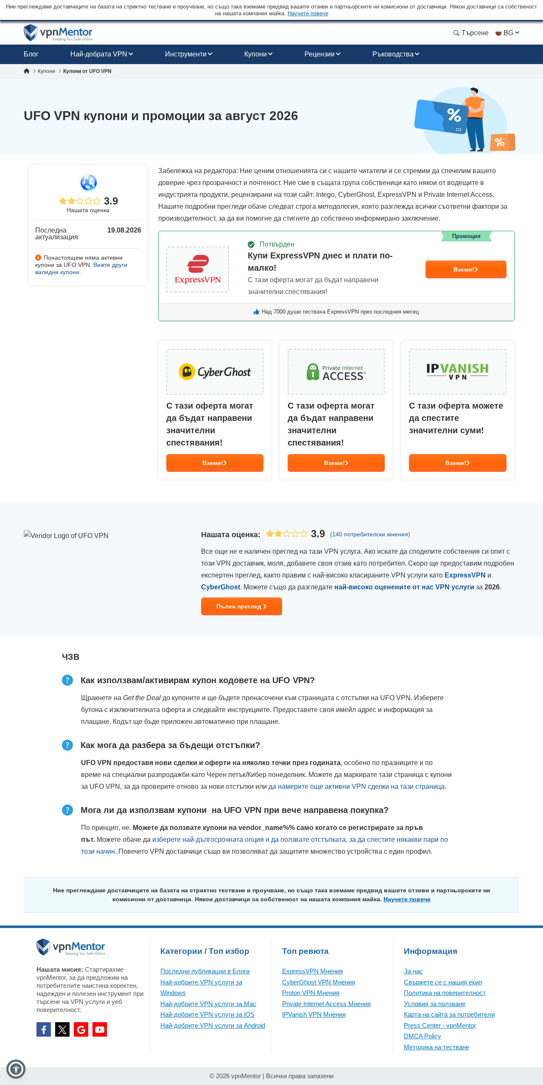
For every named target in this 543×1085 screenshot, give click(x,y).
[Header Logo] (58, 33)
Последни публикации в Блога (204, 971)
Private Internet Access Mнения (326, 1003)
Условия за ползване (434, 1003)
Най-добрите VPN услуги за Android (212, 1025)
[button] (15, 1069)
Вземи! (463, 269)
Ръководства (393, 54)
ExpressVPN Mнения (312, 971)
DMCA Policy (422, 1036)
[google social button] (81, 1029)
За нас (413, 971)
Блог (31, 54)
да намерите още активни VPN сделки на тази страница (357, 786)
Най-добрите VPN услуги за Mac (208, 1003)
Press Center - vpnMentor (440, 1025)
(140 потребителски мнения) (370, 534)
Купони (255, 54)
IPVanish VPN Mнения (314, 1014)
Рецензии (320, 54)
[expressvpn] (336, 276)
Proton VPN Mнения (310, 992)
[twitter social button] (62, 1029)
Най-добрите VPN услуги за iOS (207, 1014)
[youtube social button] (99, 1029)
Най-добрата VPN (98, 54)
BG (508, 32)
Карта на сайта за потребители (449, 1014)
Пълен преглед (239, 606)
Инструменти (186, 54)
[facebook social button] (43, 1029)
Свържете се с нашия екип (443, 982)
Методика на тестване (436, 1047)
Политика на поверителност (445, 992)
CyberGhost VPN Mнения (318, 982)
